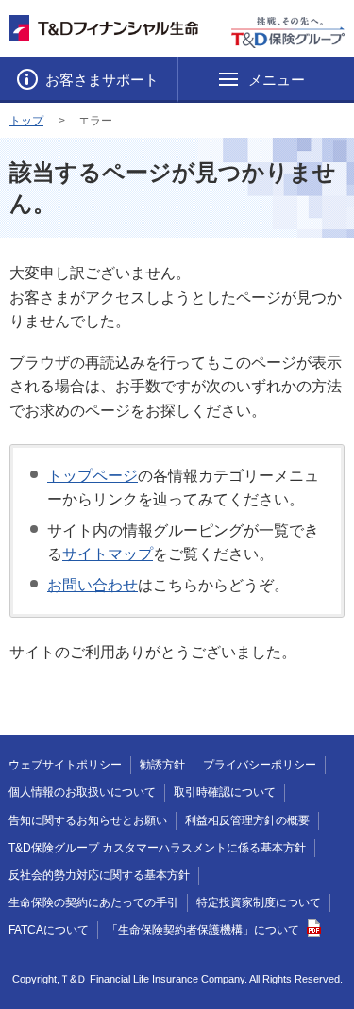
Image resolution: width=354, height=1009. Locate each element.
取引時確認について (225, 792)
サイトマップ (107, 554)
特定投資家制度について (258, 902)
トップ (26, 120)
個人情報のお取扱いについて (82, 792)
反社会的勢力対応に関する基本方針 (99, 875)
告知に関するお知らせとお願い (87, 820)
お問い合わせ (92, 585)
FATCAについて (48, 929)
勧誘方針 (162, 764)
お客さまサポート (100, 80)
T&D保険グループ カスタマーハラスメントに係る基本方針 (157, 847)
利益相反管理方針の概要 (247, 820)
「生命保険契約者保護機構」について (203, 929)
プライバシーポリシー (259, 764)
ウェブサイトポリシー (65, 764)
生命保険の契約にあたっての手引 (93, 902)
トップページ (92, 476)
